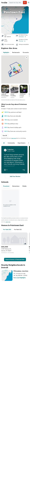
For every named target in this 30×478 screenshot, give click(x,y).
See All (5, 135)
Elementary (15, 186)
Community (11, 143)
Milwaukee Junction (20, 271)
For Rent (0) (18, 229)
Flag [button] (24, 169)
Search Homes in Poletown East (15, 259)
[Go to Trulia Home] (4, 2)
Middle (24, 186)
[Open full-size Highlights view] (26, 57)
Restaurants (16, 52)
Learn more (13, 138)
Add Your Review (15, 176)
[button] (25, 2)
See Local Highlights (19, 277)
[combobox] (17, 2)
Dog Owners (21, 143)
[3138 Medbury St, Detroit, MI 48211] (14, 238)
